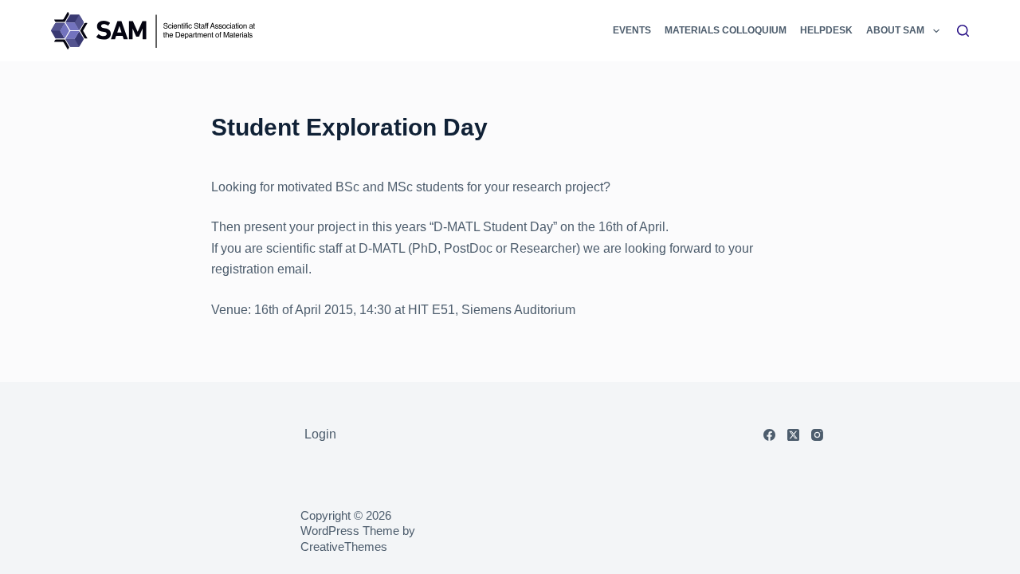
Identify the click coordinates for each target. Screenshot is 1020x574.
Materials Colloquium (726, 30)
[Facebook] (769, 435)
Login (320, 434)
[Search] (963, 31)
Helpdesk (826, 30)
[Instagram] (817, 435)
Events (632, 30)
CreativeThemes (343, 546)
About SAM (895, 30)
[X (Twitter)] (793, 435)
